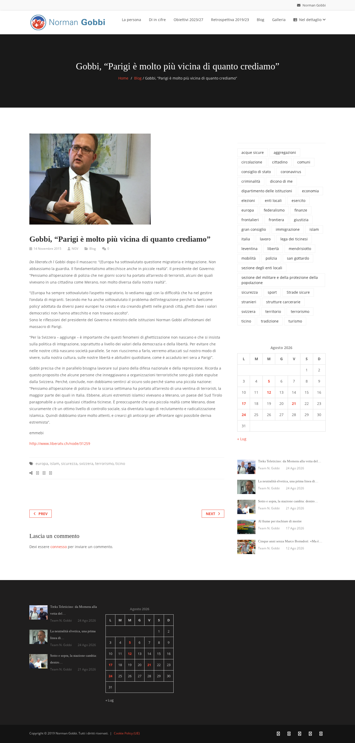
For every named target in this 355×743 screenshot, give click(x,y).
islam (54, 463)
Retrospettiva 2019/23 (230, 19)
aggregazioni (285, 152)
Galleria (279, 19)
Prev (43, 513)
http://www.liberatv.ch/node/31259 (59, 443)
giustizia (301, 219)
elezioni (248, 200)
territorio (273, 311)
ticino (120, 463)
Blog (260, 19)
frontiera (276, 219)
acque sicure (252, 152)
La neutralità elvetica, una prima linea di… (288, 481)
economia (310, 190)
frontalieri (250, 219)
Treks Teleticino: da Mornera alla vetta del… (289, 461)
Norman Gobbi (314, 5)
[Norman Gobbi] (68, 21)
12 (269, 392)
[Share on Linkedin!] (50, 472)
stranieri (248, 301)
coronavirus (291, 171)
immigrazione (288, 229)
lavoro (265, 238)
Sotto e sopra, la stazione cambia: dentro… (288, 501)
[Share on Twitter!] (44, 472)
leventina (249, 248)
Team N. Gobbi (269, 468)
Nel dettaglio (311, 19)
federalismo (274, 210)
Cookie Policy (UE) (127, 733)
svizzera (86, 463)
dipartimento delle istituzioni (266, 190)
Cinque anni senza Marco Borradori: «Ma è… (290, 541)
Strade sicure (298, 292)
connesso (58, 546)
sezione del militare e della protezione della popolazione (279, 280)
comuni (303, 162)
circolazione (251, 162)
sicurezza (69, 463)
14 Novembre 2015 (47, 248)
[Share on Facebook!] (37, 472)
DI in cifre (157, 19)
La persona (131, 19)
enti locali (273, 200)
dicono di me (281, 181)
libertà (273, 248)
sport (272, 292)
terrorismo (104, 463)
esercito (298, 200)
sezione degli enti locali (261, 267)
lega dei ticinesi (294, 238)
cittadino (279, 162)
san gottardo (298, 258)
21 (294, 403)
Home (123, 78)
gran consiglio (253, 229)
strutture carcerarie (283, 301)
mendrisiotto (300, 248)
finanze (300, 210)
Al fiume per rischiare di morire (280, 521)
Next (210, 513)
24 (244, 414)
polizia (271, 258)
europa (42, 463)
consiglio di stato (256, 171)
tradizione (270, 321)
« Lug (241, 438)
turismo (295, 321)
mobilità (248, 258)
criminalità (250, 181)
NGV (75, 248)
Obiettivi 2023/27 (188, 19)
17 (244, 403)
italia (245, 238)
